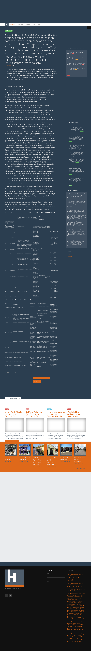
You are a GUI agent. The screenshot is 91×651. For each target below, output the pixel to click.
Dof (35, 378)
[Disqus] (45, 500)
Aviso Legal (69, 648)
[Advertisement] (45, 12)
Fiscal (34, 24)
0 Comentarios (9, 65)
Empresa (20, 24)
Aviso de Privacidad (77, 648)
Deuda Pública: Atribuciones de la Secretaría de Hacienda (74, 415)
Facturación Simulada (43, 378)
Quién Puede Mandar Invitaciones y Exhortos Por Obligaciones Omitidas (14, 415)
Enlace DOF (49, 576)
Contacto (84, 648)
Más (39, 24)
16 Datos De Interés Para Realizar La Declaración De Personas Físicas (34, 415)
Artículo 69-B (37, 381)
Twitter (69, 254)
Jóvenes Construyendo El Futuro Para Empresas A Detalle (56, 414)
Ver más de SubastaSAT (81, 468)
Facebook (70, 256)
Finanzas (28, 24)
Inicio (64, 648)
